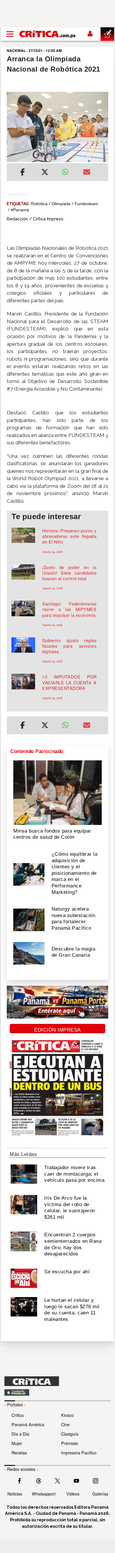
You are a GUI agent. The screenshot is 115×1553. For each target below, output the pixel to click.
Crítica (18, 1415)
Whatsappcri (43, 1493)
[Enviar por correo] (86, 172)
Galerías (100, 1493)
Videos (72, 1493)
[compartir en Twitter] (44, 172)
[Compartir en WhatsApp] (68, 170)
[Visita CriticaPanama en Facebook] (19, 1480)
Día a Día (20, 1434)
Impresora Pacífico (78, 1452)
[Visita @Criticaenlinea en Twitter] (38, 1480)
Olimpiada (61, 203)
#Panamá (20, 209)
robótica (39, 203)
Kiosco (67, 1415)
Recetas (19, 1452)
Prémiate (69, 1443)
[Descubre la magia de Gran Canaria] (29, 952)
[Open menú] (10, 34)
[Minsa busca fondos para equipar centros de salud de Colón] (57, 792)
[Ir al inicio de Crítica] (47, 34)
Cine (65, 1424)
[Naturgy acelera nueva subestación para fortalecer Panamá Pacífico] (29, 919)
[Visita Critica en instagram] (95, 1480)
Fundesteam (86, 203)
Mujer (17, 1443)
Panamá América (28, 1424)
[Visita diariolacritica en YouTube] (76, 1480)
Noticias (14, 1493)
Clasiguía (69, 1434)
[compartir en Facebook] (22, 172)
